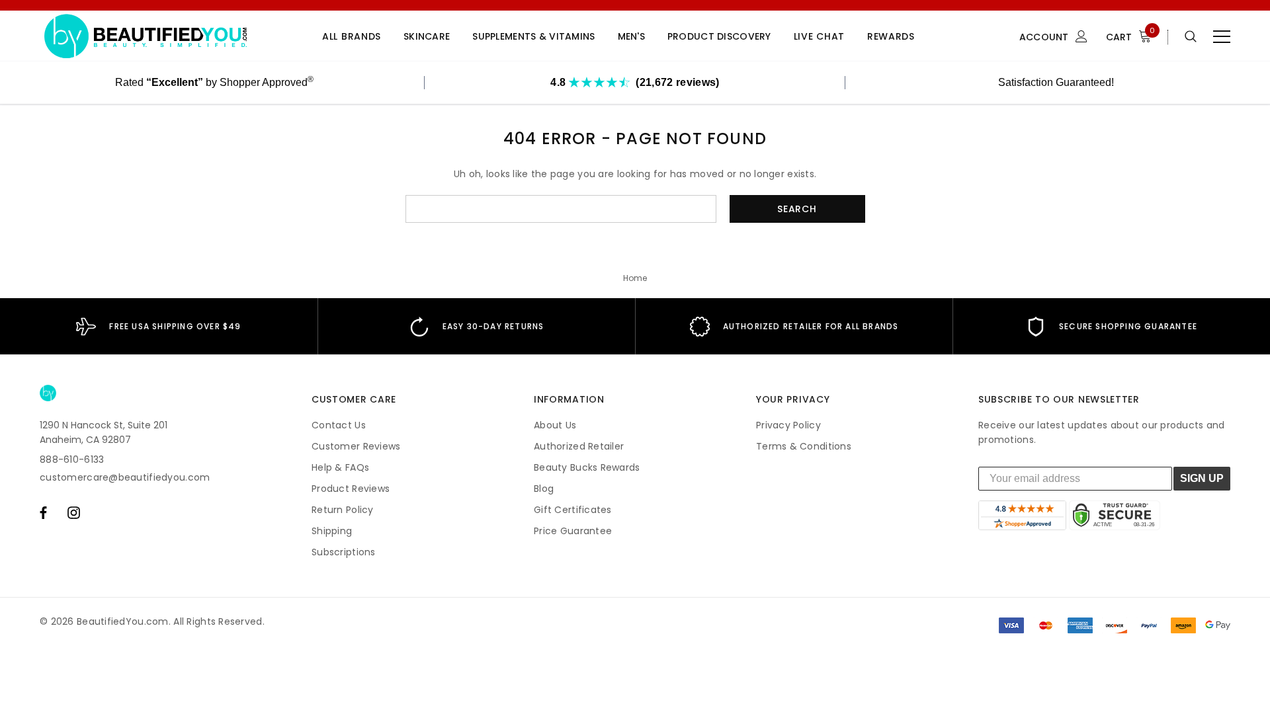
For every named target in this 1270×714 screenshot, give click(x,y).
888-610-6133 (72, 459)
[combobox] (560, 209)
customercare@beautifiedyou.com (125, 477)
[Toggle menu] (1221, 36)
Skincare (426, 36)
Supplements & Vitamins (533, 36)
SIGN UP (1202, 478)
